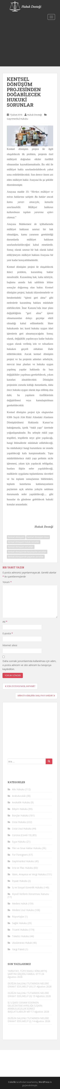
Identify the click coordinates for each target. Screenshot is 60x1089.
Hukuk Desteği (34, 114)
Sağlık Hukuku (19, 923)
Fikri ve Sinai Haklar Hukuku (26, 848)
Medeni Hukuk (19, 903)
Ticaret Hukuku (20, 929)
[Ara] (49, 761)
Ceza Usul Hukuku (21, 828)
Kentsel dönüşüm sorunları (20, 546)
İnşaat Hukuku (19, 880)
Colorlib (12, 1082)
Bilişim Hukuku (20, 809)
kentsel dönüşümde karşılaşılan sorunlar (27, 551)
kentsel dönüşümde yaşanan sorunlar (26, 556)
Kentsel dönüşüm (16, 537)
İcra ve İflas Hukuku (22, 867)
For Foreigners (20, 854)
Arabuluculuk (19, 795)
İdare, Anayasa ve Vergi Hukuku (29, 874)
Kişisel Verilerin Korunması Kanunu (30, 894)
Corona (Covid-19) (22, 835)
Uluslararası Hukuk (22, 942)
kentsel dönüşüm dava (38, 537)
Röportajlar (18, 916)
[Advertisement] (30, 44)
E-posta (7, 633)
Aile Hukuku (18, 789)
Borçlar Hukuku (20, 815)
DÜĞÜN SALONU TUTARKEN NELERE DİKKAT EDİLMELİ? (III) (28, 985)
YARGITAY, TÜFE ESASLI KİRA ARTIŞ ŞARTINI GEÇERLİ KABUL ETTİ (27, 972)
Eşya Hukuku (19, 841)
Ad (4, 621)
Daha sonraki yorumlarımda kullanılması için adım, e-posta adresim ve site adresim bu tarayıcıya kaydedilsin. (29, 665)
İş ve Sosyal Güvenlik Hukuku (27, 887)
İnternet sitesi (9, 645)
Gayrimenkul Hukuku (17, 118)
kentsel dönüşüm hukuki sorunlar (23, 542)
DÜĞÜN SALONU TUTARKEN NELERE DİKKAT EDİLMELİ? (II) (28, 994)
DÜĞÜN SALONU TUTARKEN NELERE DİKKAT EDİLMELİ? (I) (28, 1020)
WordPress (44, 1082)
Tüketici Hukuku (20, 936)
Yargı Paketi (18, 949)
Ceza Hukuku (19, 822)
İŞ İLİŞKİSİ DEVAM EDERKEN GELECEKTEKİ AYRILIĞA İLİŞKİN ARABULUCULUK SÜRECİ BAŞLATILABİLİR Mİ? (25, 1007)
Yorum (7, 582)
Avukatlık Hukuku (21, 802)
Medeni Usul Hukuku (23, 910)
